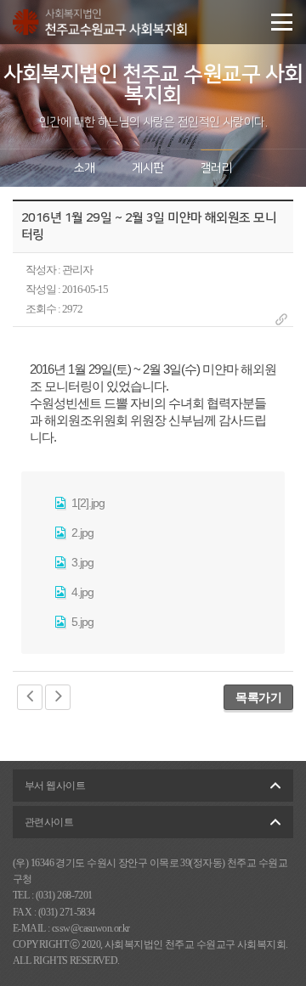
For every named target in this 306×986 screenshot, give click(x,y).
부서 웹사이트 (55, 786)
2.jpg (81, 532)
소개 (84, 168)
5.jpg (81, 621)
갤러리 (216, 168)
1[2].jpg (87, 503)
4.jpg (81, 592)
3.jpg (81, 562)
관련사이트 (49, 822)
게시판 (147, 168)
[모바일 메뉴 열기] (281, 22)
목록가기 (258, 697)
